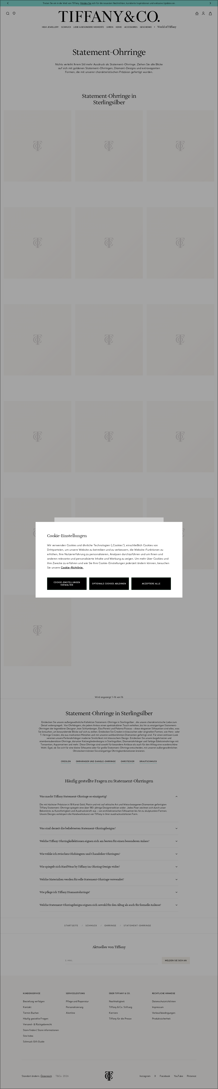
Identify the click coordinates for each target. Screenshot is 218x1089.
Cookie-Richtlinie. (72, 567)
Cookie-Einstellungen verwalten (67, 583)
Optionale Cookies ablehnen (109, 584)
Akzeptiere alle (151, 584)
